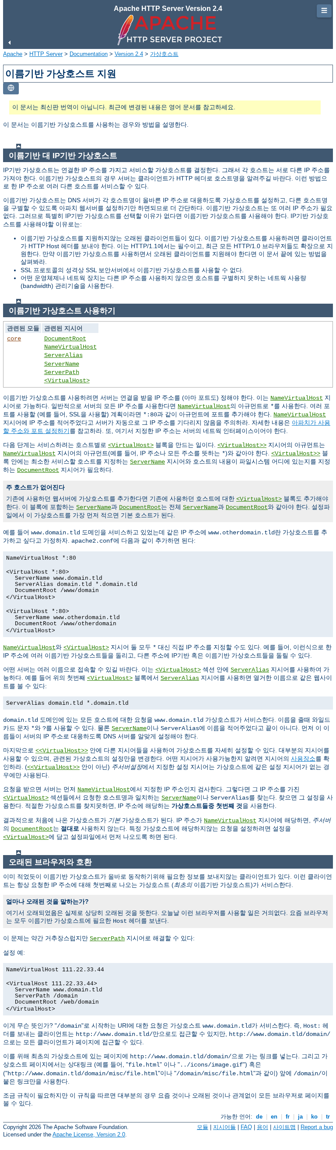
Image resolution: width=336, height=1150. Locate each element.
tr (328, 1116)
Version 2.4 (129, 54)
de (259, 1116)
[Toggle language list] (11, 88)
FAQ (246, 1127)
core (14, 338)
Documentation (89, 54)
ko (314, 1116)
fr (287, 1116)
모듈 (202, 1127)
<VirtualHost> (67, 380)
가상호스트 (164, 54)
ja (300, 1116)
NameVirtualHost (70, 346)
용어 (262, 1127)
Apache (12, 54)
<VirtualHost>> (241, 445)
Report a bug (317, 1127)
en (274, 1116)
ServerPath (61, 372)
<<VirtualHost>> (61, 750)
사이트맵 (284, 1127)
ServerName (61, 363)
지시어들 (224, 1127)
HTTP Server (46, 54)
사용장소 (303, 758)
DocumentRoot (65, 338)
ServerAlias (63, 355)
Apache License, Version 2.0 (88, 1134)
